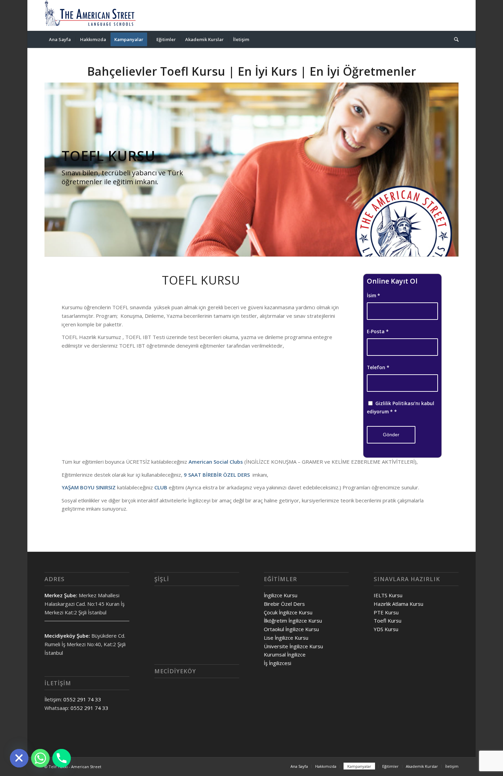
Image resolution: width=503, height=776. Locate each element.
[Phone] (61, 758)
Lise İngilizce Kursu (286, 637)
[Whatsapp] (40, 758)
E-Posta (378, 331)
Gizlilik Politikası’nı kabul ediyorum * (400, 407)
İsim (373, 295)
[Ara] (454, 39)
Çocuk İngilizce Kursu (288, 612)
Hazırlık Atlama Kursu (398, 603)
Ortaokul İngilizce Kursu (291, 629)
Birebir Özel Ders (284, 603)
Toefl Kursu (387, 620)
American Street (86, 766)
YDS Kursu (386, 629)
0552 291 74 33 (82, 699)
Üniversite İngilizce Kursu (293, 646)
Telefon (378, 367)
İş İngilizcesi (277, 663)
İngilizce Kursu (280, 595)
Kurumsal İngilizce (285, 654)
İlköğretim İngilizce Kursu (293, 620)
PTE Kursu (386, 612)
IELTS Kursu (388, 595)
